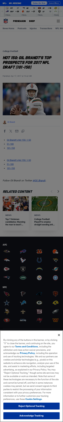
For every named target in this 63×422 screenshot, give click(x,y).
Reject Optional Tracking (31, 406)
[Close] (59, 335)
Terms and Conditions (26, 346)
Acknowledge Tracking (31, 415)
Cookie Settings (33, 399)
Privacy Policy (27, 353)
